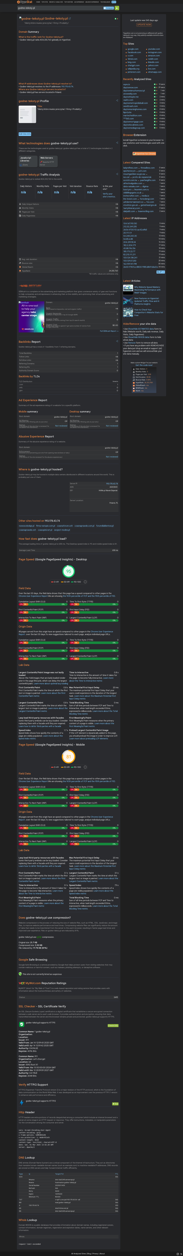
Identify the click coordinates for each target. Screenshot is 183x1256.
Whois (28, 1220)
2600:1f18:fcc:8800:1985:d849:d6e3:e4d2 (142, 267)
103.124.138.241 (130, 257)
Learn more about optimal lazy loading (51, 683)
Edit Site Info (25, 134)
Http (27, 1112)
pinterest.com (134, 72)
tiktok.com (132, 59)
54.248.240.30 (130, 236)
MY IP (114, 2)
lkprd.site (127, 112)
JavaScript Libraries (25, 159)
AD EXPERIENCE (79, 2)
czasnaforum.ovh (65, 526)
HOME (38, 2)
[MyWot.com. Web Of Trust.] (22, 983)
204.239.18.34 (129, 242)
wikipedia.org (133, 69)
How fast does (43, 538)
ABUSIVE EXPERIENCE (92, 2)
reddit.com (153, 59)
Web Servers (46, 158)
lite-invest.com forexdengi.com (138, 199)
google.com (133, 49)
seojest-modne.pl (62, 530)
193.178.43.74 (67, 86)
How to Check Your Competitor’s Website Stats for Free (148, 313)
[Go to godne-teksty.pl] (70, 18)
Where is (41, 469)
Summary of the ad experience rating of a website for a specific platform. (50, 405)
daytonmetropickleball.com (135, 103)
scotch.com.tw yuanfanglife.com (139, 180)
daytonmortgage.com (133, 122)
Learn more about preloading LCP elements (88, 738)
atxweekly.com (130, 94)
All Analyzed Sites (78, 1254)
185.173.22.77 (129, 251)
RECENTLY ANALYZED (56, 2)
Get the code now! (144, 365)
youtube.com (154, 49)
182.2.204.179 (129, 245)
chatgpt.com (134, 65)
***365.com (128, 118)
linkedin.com (153, 62)
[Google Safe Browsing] (20, 974)
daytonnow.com (130, 87)
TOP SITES (44, 2)
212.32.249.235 (130, 226)
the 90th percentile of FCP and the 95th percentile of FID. (89, 596)
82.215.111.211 (129, 254)
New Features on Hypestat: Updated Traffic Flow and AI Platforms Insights (146, 301)
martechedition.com (132, 115)
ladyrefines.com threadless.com (139, 168)
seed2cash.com (130, 106)
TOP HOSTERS (68, 2)
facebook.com (134, 52)
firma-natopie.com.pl (45, 526)
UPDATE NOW (144, 25)
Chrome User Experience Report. (33, 596)
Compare (109, 8)
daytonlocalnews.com (133, 125)
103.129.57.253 (129, 261)
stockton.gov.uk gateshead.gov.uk (139, 205)
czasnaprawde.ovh (27, 530)
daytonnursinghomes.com (135, 109)
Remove (132, 343)
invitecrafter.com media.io (136, 196)
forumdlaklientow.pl (105, 526)
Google (33, 959)
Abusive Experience (36, 436)
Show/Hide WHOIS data (138, 337)
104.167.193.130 (130, 223)
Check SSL (113, 1025)
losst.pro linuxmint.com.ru (136, 189)
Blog (89, 1254)
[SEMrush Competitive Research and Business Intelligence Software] (30, 286)
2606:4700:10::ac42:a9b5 (135, 230)
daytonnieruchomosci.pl (134, 90)
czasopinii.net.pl (45, 530)
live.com (151, 69)
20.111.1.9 (127, 233)
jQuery (25, 165)
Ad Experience (33, 400)
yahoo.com (153, 65)
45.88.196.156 (129, 248)
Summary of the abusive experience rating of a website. (42, 442)
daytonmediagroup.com (134, 128)
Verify (33, 1084)
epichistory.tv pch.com (134, 171)
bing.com (132, 62)
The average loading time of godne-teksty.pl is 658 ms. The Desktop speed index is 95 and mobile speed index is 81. (68, 544)
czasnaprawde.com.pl (84, 526)
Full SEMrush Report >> (109, 331)
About (102, 1254)
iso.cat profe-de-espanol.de (137, 177)
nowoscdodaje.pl (26, 526)
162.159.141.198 (130, 264)
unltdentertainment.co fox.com (138, 202)
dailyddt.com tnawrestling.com (138, 211)
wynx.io (126, 84)
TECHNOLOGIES (105, 2)
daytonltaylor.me (131, 97)
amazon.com (154, 55)
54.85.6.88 (128, 239)
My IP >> (161, 272)
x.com (130, 55)
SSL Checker (42, 1006)
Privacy (95, 1254)
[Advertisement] (69, 62)
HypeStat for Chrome (146, 153)
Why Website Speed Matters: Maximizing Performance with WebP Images (147, 290)
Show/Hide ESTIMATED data (141, 329)
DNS (27, 1157)
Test (116, 1104)
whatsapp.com (155, 72)
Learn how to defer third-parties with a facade (40, 726)
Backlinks (29, 341)
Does (45, 917)
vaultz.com (128, 100)
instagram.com (155, 52)
